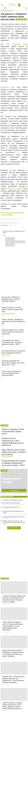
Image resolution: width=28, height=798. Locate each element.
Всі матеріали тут (14, 490)
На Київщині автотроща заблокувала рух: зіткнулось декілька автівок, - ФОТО (12, 342)
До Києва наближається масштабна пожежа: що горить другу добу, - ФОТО (13, 363)
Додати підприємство (14, 527)
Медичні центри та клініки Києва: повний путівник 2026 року (12, 309)
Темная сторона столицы (11, 480)
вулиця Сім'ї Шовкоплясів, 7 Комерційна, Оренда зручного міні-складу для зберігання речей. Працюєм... (13, 653)
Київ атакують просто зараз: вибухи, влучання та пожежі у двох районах (14, 452)
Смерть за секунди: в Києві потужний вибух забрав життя (13, 431)
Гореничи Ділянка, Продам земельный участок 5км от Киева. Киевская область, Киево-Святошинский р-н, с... (13, 706)
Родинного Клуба (14, 189)
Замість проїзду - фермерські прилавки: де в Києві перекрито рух (13, 321)
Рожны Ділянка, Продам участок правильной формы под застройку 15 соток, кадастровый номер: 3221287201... (12, 626)
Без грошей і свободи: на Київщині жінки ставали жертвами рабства (11, 299)
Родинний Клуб (20, 44)
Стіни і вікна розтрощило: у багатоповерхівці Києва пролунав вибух (12, 373)
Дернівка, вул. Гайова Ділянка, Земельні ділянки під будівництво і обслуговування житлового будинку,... (13, 679)
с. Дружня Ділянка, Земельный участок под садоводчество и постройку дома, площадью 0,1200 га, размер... (13, 599)
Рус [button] (5, 8)
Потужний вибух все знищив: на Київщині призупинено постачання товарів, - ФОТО (14, 463)
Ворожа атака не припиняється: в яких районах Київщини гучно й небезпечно (12, 441)
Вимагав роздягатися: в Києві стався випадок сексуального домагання (13, 332)
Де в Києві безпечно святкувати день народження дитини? (13, 352)
